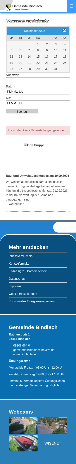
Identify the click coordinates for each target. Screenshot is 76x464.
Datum (10, 86)
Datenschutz (17, 278)
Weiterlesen (16, 203)
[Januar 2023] (64, 31)
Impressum (16, 286)
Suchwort (12, 75)
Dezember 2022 (34, 30)
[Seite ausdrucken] (61, 227)
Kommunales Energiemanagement (31, 301)
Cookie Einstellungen (23, 293)
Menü (71, 6)
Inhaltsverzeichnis (20, 256)
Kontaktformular (19, 263)
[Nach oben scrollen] (71, 227)
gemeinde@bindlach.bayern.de (33, 349)
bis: (8, 98)
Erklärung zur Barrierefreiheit (27, 271)
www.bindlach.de (24, 354)
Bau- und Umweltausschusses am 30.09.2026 (37, 175)
